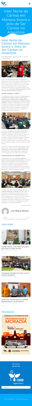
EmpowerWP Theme (16, 400)
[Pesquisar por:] (16, 387)
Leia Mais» (3, 252)
